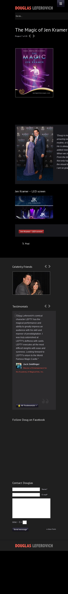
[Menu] (60, 3)
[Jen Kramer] (34, 96)
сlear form (52, 529)
